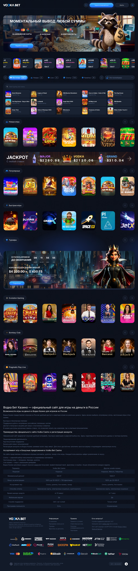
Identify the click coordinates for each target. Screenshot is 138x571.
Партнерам (73, 530)
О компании (53, 521)
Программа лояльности (56, 524)
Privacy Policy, (122, 526)
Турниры (51, 526)
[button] (5, 77)
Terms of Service (97, 529)
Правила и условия (76, 521)
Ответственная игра (76, 524)
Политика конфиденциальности (77, 527)
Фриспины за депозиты (56, 529)
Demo (10, 148)
